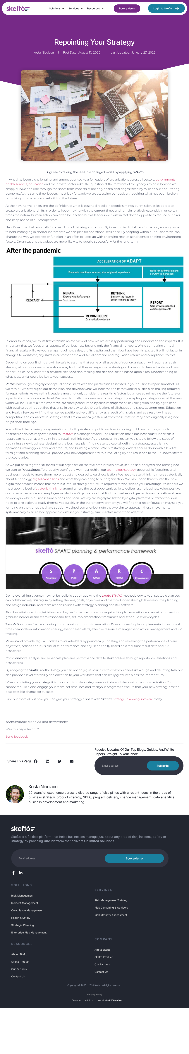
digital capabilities (46, 479)
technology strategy (121, 469)
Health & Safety (20, 917)
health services (16, 184)
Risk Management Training (110, 900)
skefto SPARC (112, 595)
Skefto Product (20, 961)
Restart (67, 434)
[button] (57, 8)
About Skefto (19, 954)
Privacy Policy (94, 994)
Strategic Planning (22, 925)
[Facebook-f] (13, 873)
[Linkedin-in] (21, 873)
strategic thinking (49, 488)
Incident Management (24, 902)
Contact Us (18, 976)
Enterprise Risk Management (29, 932)
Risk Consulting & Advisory (111, 907)
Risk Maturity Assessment (110, 914)
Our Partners (19, 969)
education (36, 184)
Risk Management (22, 895)
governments (166, 179)
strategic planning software (133, 699)
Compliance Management (27, 910)
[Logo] (18, 8)
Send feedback (17, 736)
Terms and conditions (82, 1000)
